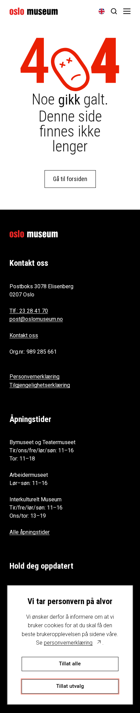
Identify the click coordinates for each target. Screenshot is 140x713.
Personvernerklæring (34, 376)
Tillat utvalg (70, 686)
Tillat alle (70, 664)
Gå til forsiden (70, 178)
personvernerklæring (68, 642)
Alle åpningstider (30, 532)
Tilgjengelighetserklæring (40, 385)
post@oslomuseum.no (36, 319)
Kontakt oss (24, 335)
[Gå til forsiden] (34, 11)
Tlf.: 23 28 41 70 (29, 311)
